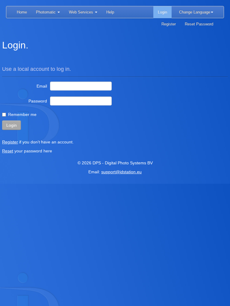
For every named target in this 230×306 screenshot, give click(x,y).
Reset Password (199, 24)
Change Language (194, 12)
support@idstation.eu (121, 171)
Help (110, 12)
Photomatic (46, 12)
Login (162, 12)
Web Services (81, 12)
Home (22, 12)
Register (168, 24)
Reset (7, 151)
